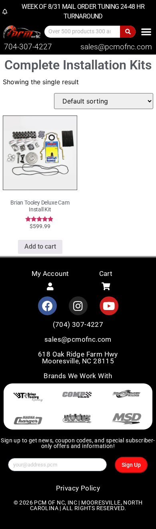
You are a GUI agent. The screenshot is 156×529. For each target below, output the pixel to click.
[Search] (128, 32)
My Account (50, 274)
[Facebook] (47, 305)
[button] (146, 31)
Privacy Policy (78, 488)
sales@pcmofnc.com (116, 46)
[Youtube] (109, 305)
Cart (106, 274)
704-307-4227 (28, 46)
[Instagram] (78, 305)
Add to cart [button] (40, 246)
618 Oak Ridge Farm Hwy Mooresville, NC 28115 (78, 357)
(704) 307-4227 (78, 324)
